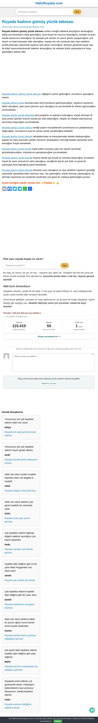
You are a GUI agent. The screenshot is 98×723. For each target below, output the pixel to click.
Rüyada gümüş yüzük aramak (17, 158)
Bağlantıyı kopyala (49, 383)
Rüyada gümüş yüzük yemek (16, 149)
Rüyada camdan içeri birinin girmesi (19, 551)
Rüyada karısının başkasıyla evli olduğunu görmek (21, 668)
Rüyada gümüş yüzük (13, 103)
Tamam (57, 721)
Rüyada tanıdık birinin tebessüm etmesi (21, 461)
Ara (77, 12)
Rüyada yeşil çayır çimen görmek (17, 520)
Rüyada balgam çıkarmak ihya (20, 490)
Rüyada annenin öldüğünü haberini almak (18, 706)
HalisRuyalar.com (49, 3)
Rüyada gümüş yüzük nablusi (17, 127)
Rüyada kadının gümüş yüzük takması (38, 21)
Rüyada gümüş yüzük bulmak (17, 170)
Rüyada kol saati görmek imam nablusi (20, 434)
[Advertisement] (49, 73)
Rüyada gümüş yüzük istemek (17, 136)
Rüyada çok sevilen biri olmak (20, 580)
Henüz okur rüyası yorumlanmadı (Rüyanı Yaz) (23, 27)
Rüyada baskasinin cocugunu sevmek (20, 606)
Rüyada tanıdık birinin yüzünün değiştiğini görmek (20, 637)
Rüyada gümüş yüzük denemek (18, 115)
